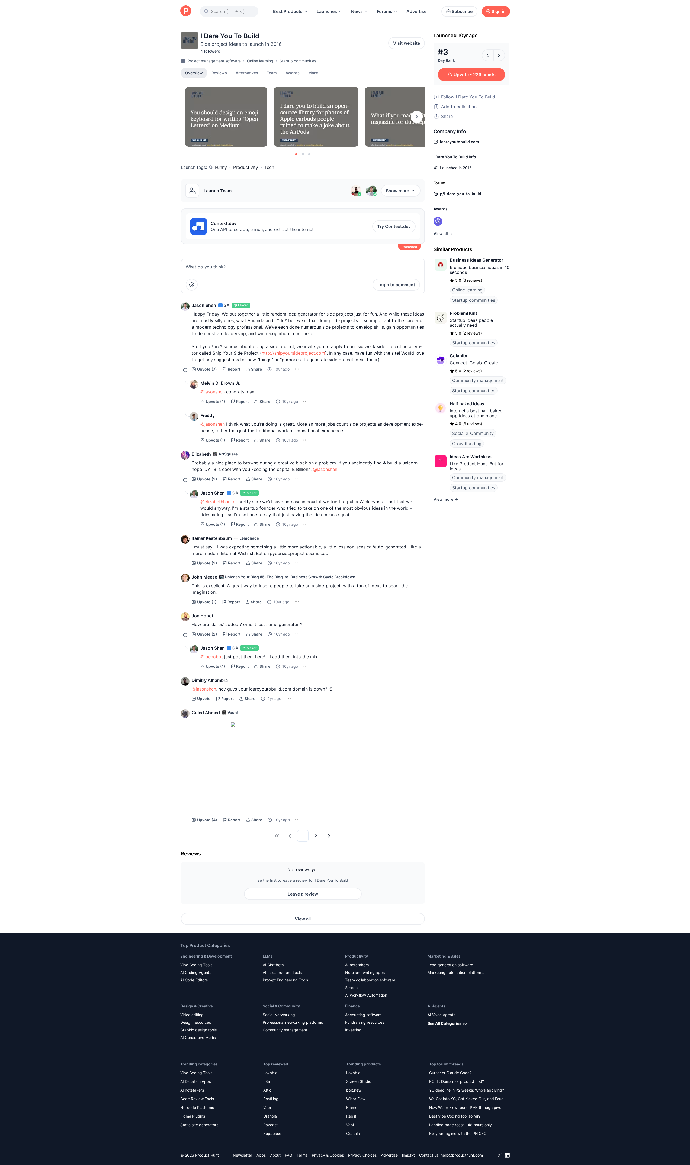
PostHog (270, 1098)
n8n (266, 1081)
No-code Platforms (197, 1107)
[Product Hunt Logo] (185, 11)
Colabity (458, 355)
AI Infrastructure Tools (282, 972)
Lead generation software (450, 964)
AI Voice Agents (441, 1014)
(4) (207, 819)
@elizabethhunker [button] (218, 501)
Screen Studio (358, 1081)
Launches (327, 11)
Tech (269, 167)
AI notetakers (357, 964)
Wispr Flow (355, 1098)
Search (351, 987)
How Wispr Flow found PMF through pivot (466, 1107)
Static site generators (199, 1124)
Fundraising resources (364, 1022)
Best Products (288, 11)
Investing (353, 1030)
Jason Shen (204, 305)
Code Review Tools (197, 1098)
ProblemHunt (463, 313)
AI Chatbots (273, 964)
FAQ (288, 1155)
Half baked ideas (467, 403)
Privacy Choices (362, 1155)
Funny (221, 167)
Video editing (192, 1014)
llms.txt (408, 1155)
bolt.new (353, 1090)
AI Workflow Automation (366, 995)
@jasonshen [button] (212, 391)
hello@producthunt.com (462, 1155)
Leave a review (303, 894)
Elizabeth (201, 454)
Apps (261, 1155)
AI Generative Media (198, 1037)
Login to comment (396, 284)
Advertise (416, 11)
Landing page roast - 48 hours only (460, 1124)
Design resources (195, 1022)
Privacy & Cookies (328, 1155)
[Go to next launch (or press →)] (499, 55)
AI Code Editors (194, 980)
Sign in (499, 11)
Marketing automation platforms (456, 972)
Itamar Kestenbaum (212, 538)
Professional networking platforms (293, 1022)
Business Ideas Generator (476, 260)
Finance (352, 1006)
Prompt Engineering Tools (285, 980)
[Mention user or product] (192, 285)
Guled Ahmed (206, 712)
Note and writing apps (365, 972)
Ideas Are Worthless (471, 456)
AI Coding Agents (195, 972)
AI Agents (436, 1006)
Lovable (270, 1072)
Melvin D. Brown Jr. (220, 383)
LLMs (268, 956)
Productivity (245, 167)
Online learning (260, 61)
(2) (207, 479)
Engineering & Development (206, 956)
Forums (384, 11)
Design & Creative (196, 1006)
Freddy (207, 415)
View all (303, 919)
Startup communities (298, 61)
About (275, 1155)
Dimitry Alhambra (210, 680)
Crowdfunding (467, 443)
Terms (302, 1155)
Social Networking (279, 1014)
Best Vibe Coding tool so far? (454, 1116)
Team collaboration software (370, 980)
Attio (267, 1090)
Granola (270, 1116)
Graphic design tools (198, 1030)
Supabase (272, 1133)
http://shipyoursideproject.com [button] (293, 353)
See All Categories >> (448, 1023)
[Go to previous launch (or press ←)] (487, 55)
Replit (351, 1116)
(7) (207, 369)
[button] (313, 72)
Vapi (267, 1107)
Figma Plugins (192, 1116)
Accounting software (363, 1014)
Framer (352, 1107)
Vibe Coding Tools (196, 964)
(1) (215, 401)
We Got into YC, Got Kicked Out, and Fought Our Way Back (468, 1099)
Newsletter (242, 1155)
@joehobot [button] (211, 656)
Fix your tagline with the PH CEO (458, 1133)
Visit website (406, 43)
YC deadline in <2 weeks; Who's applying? (466, 1090)
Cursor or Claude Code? (450, 1072)
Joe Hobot (202, 615)
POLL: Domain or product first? (456, 1081)
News (357, 11)
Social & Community (473, 433)
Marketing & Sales (444, 956)
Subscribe (462, 11)
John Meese (204, 577)
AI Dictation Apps (195, 1081)
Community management (478, 380)
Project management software (214, 61)
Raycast (270, 1124)
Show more (397, 190)
